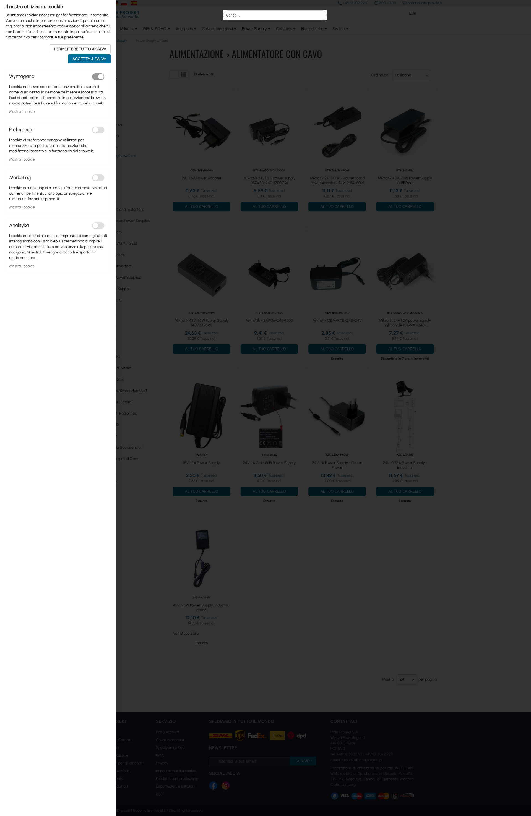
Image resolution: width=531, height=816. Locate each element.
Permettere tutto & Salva (80, 48)
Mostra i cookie (22, 111)
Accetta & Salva (89, 59)
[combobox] (275, 15)
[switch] (98, 76)
